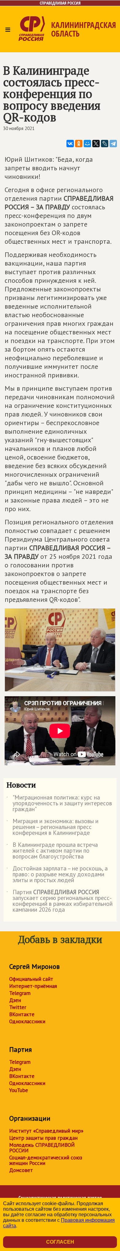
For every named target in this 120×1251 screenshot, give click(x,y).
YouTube (18, 1090)
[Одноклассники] (78, 143)
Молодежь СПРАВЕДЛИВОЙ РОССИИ (42, 1147)
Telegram (19, 993)
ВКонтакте (21, 1014)
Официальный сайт (31, 979)
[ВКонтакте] (70, 143)
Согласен (60, 1242)
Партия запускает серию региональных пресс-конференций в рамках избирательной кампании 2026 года (59, 901)
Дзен (15, 1000)
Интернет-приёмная (33, 986)
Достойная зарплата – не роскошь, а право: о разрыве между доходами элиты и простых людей (57, 875)
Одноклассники (27, 1021)
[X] (96, 143)
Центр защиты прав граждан (43, 1138)
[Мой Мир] (87, 143)
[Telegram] (113, 143)
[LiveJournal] (104, 143)
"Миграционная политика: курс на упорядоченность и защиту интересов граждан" (59, 804)
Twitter (17, 1007)
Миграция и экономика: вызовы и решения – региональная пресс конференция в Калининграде (52, 827)
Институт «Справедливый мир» (46, 1131)
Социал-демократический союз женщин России (45, 1160)
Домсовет (21, 1170)
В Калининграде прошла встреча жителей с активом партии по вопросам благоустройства (52, 851)
